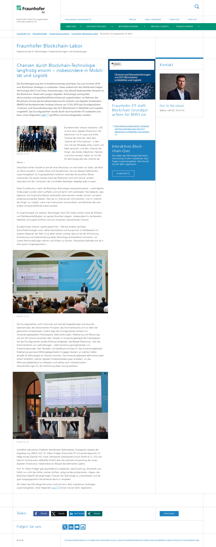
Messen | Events (160, 26)
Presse (132, 19)
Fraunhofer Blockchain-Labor (84, 34)
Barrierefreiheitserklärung (141, 540)
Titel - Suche (196, 6)
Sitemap (69, 540)
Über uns (71, 26)
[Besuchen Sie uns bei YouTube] (77, 527)
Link (43, 115)
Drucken (169, 513)
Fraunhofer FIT (23, 34)
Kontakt (175, 19)
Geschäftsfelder (96, 26)
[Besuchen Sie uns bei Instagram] (83, 527)
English (192, 19)
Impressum (164, 540)
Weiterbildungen (128, 26)
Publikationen (184, 26)
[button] (41, 513)
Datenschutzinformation (184, 540)
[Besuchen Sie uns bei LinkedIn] (71, 527)
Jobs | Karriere (153, 19)
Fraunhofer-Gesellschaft (77, 19)
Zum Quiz (122, 173)
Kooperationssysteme (59, 34)
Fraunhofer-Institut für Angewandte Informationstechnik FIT (32, 20)
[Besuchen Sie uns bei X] (65, 527)
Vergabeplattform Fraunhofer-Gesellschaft (99, 540)
